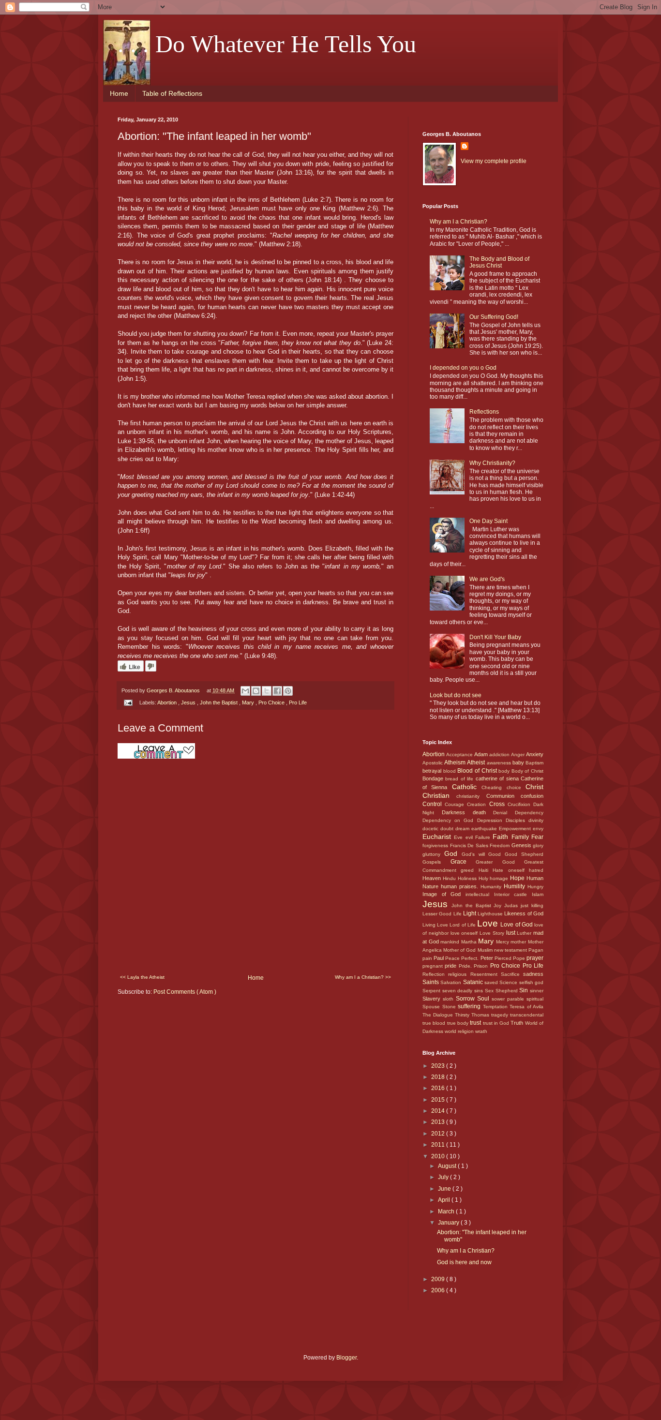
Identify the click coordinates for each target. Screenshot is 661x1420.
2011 (438, 1144)
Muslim (486, 950)
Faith (502, 836)
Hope (518, 878)
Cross (498, 804)
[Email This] (245, 691)
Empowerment (516, 828)
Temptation (496, 1006)
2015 (438, 1099)
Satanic (473, 982)
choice (516, 787)
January (449, 1222)
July (444, 1177)
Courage (456, 804)
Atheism (455, 762)
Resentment (485, 974)
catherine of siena (498, 778)
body (504, 771)
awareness (499, 762)
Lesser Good (437, 913)
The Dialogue (438, 1014)
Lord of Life (463, 924)
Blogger (346, 1357)
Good (496, 854)
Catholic (466, 787)
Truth (518, 1023)
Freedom (500, 845)
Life (458, 913)
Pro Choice (272, 702)
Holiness (468, 878)
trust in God (497, 1023)
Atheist (476, 762)
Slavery (432, 998)
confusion (532, 796)
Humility (515, 886)
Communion (503, 796)
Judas (512, 905)
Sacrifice (512, 974)
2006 (438, 1290)
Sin (524, 990)
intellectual (480, 894)
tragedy (500, 1014)
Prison (482, 966)
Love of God (517, 924)
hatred (536, 870)
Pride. (466, 966)
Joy (499, 905)
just (526, 905)
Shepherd (508, 990)
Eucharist (438, 836)
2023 (438, 1065)
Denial (504, 812)
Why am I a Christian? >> (363, 977)
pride (451, 966)
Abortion (167, 702)
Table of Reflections (172, 93)
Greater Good (500, 862)
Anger (518, 754)
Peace (453, 958)
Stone (450, 1006)
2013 (438, 1122)
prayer (534, 958)
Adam (481, 754)
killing (537, 905)
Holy (484, 878)
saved (491, 982)
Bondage (433, 778)
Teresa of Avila (526, 1006)
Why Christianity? (492, 463)
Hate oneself (511, 870)
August (448, 1166)
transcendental (526, 1014)
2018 (438, 1077)
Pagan (535, 950)
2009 (438, 1279)
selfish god (531, 982)
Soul (484, 998)
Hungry (535, 886)
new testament (511, 950)
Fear (537, 837)
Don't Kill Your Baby (495, 637)
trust (476, 1022)
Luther (525, 933)
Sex (490, 990)
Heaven (432, 878)
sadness (533, 974)
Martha (470, 941)
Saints (431, 982)
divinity (535, 820)
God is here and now (464, 1262)
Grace (463, 861)
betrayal (432, 771)
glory (538, 845)
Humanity (492, 886)
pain (428, 958)
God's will (475, 854)
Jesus (189, 702)
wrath (481, 1031)
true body (458, 1023)
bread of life (460, 778)
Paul (439, 958)
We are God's (487, 579)
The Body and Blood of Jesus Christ (499, 262)
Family (521, 837)
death (483, 812)
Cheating (493, 787)
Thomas (481, 1014)
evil (470, 837)
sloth (449, 998)
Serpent (432, 990)
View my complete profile (493, 161)
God (453, 853)
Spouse (432, 1006)
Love (488, 923)
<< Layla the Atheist (142, 977)
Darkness (457, 812)
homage (500, 878)
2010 (438, 1156)
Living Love (436, 924)
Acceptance (460, 754)
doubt (447, 828)
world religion (460, 1031)
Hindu (450, 878)
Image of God (444, 894)
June (445, 1188)
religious (459, 974)
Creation (478, 804)
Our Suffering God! (493, 317)
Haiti (486, 870)
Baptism (534, 762)
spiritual (534, 998)
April (444, 1199)
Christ (534, 787)
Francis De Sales (470, 845)
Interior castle (513, 894)
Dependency (529, 812)
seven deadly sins (463, 990)
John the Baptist (219, 702)
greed (469, 870)
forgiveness (436, 845)
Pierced (504, 958)
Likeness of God (523, 913)
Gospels (436, 862)
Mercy (503, 941)
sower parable (509, 998)
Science (509, 982)
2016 (438, 1088)
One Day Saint (488, 521)
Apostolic (433, 762)
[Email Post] (127, 702)
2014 (438, 1110)
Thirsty (463, 1014)
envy (538, 828)
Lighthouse (491, 913)
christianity (471, 796)
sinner (536, 990)
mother (519, 941)
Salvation (451, 982)
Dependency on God (449, 820)
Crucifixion (520, 804)
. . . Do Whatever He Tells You (267, 44)
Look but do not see (455, 695)
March (447, 1211)
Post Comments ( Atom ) (184, 991)
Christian (439, 795)
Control (433, 804)
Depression (491, 820)
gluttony (433, 854)
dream (463, 828)
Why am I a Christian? (458, 221)
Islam (537, 894)
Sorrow (466, 998)
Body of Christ (527, 771)
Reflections (484, 411)
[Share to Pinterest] (288, 691)
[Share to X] (266, 691)
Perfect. (470, 958)
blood (450, 771)
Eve (459, 837)
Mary (248, 702)
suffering (470, 1006)
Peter (488, 958)
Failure (484, 837)
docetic (431, 828)
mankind (450, 941)
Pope (519, 958)
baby (519, 762)
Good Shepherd (524, 854)
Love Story (493, 933)
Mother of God (460, 950)
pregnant (433, 966)
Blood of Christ (477, 770)
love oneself (465, 933)
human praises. (461, 886)
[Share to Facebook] (277, 691)
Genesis (522, 845)
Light (470, 913)
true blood (434, 1023)
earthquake (485, 828)
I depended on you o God (463, 367)
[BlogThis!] (256, 691)
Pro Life (298, 702)
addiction (500, 754)
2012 (438, 1133)
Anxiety (534, 754)
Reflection (435, 974)
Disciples (517, 820)
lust (511, 932)
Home (119, 93)
